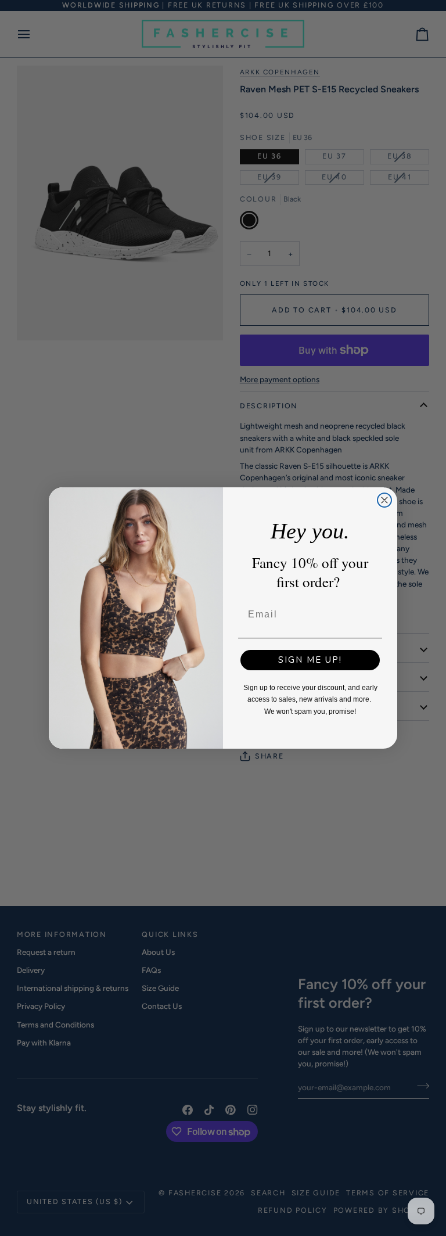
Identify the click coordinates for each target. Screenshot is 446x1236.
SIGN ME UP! (310, 660)
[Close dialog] (384, 500)
